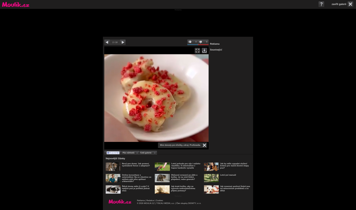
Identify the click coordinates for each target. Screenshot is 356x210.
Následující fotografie (182, 97)
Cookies (159, 200)
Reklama (141, 200)
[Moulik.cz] (15, 4)
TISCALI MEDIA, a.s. (165, 203)
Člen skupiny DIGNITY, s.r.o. (188, 203)
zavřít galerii (339, 4)
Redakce (150, 200)
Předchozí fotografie (130, 97)
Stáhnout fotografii (204, 50)
